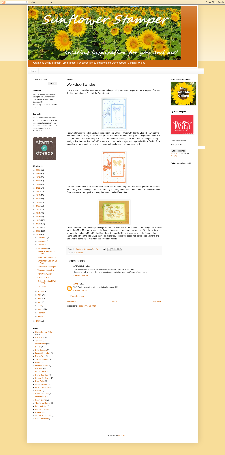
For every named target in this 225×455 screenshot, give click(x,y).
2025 (38, 174)
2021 (38, 188)
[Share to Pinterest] (120, 249)
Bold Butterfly (40, 406)
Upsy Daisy (40, 381)
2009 (38, 231)
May (40, 302)
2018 (38, 199)
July (40, 295)
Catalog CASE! (44, 277)
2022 (38, 184)
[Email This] (109, 249)
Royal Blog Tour (42, 375)
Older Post (156, 301)
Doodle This (40, 412)
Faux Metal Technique (47, 267)
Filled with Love (41, 366)
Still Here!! (42, 287)
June (40, 299)
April (40, 306)
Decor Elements (42, 394)
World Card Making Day (47, 257)
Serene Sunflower (42, 378)
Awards (38, 362)
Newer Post (72, 301)
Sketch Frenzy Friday (44, 332)
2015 (38, 209)
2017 (38, 202)
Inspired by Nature (43, 353)
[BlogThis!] (111, 249)
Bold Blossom (41, 350)
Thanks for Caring (42, 403)
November (42, 241)
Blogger (121, 435)
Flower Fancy (40, 397)
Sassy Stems (40, 400)
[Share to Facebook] (117, 249)
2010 (38, 227)
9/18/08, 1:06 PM (80, 291)
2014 (38, 213)
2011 (38, 224)
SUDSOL (39, 369)
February (42, 313)
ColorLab (39, 337)
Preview (174, 154)
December (42, 238)
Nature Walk (40, 356)
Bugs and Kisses (42, 409)
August (41, 291)
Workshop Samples (46, 270)
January (41, 316)
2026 (38, 170)
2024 (38, 177)
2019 (38, 195)
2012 (38, 220)
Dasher (38, 391)
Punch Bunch (40, 372)
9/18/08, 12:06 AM (80, 276)
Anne (75, 284)
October (41, 245)
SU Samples (78, 253)
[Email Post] (104, 249)
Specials (38, 340)
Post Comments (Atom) (87, 306)
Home (33, 71)
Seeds (38, 347)
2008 (38, 234)
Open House (40, 344)
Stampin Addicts (42, 359)
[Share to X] (114, 249)
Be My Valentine (42, 387)
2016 (38, 206)
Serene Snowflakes (43, 416)
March (40, 309)
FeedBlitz (174, 156)
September (42, 248)
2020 (38, 191)
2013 (38, 217)
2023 (38, 181)
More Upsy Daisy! (45, 274)
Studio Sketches (42, 419)
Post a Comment (77, 296)
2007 (38, 321)
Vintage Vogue (41, 384)
